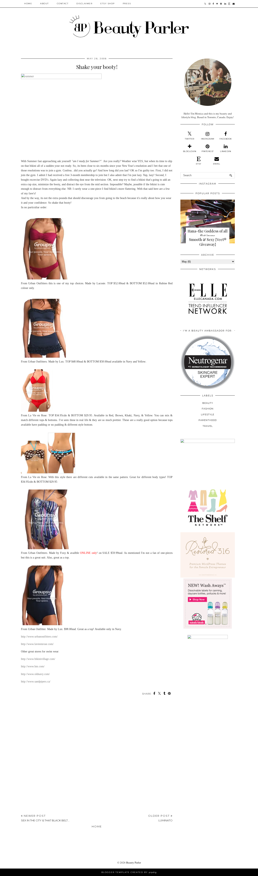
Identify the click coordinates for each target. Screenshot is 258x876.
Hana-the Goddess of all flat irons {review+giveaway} (208, 236)
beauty (207, 403)
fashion (207, 408)
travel (208, 426)
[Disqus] (97, 755)
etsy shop (107, 3)
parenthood (208, 420)
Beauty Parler (133, 862)
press (127, 3)
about (44, 3)
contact (63, 3)
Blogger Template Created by (129, 872)
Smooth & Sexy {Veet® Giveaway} (207, 242)
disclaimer (84, 3)
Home (28, 3)
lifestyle (207, 414)
